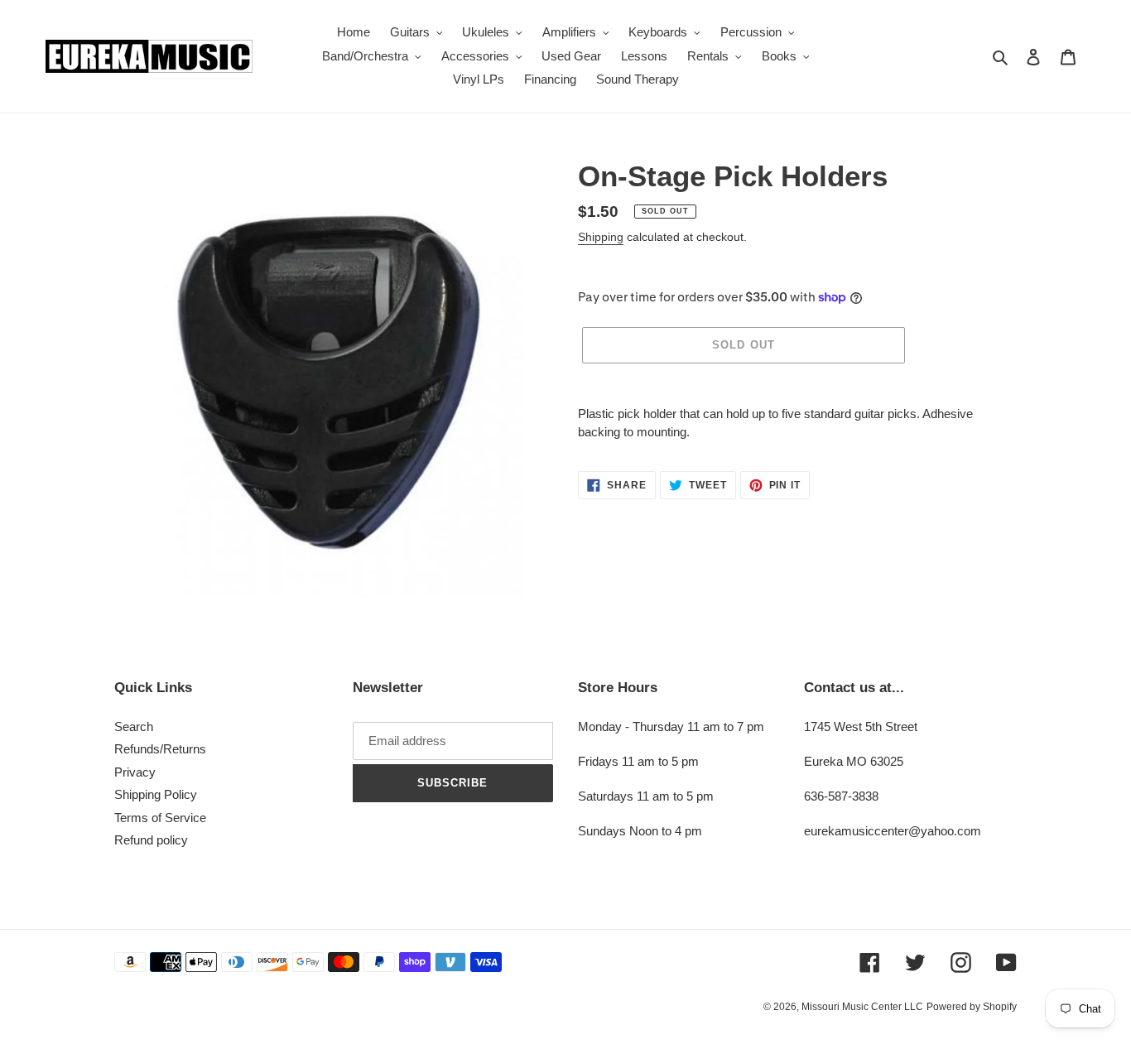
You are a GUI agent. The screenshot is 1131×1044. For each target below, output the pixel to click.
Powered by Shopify (971, 1007)
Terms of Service (160, 818)
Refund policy (151, 840)
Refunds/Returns (160, 749)
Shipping (600, 236)
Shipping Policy (155, 794)
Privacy (135, 772)
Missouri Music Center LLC (862, 1007)
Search (133, 726)
